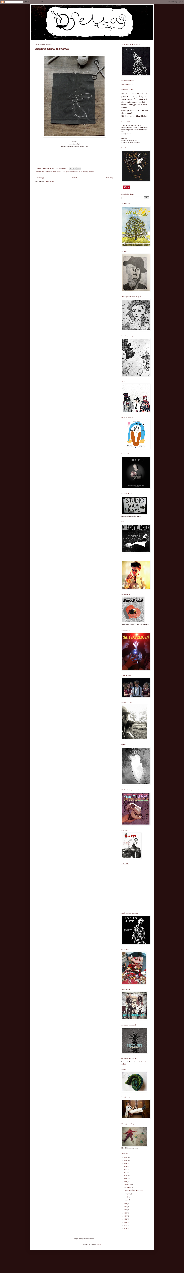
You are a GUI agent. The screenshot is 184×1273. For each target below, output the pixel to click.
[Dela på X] (75, 168)
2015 (125, 1210)
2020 (125, 1175)
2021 (125, 1172)
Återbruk (91, 171)
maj (126, 1197)
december (128, 1184)
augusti (127, 1194)
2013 (125, 1216)
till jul (80, 171)
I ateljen (49, 171)
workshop (85, 171)
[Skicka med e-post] (70, 168)
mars (127, 1200)
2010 (125, 1222)
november (128, 1187)
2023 (125, 1166)
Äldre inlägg (109, 178)
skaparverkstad (74, 171)
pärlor (67, 171)
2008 (125, 1228)
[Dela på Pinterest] (80, 168)
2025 (125, 1160)
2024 (125, 1163)
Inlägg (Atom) (49, 181)
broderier (44, 171)
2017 (125, 1204)
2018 (125, 1182)
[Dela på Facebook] (77, 168)
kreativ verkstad (57, 171)
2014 (125, 1213)
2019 (125, 1178)
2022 (125, 1169)
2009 (125, 1225)
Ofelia (63, 171)
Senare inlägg (40, 178)
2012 (125, 1219)
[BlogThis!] (73, 168)
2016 (125, 1207)
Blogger (99, 1244)
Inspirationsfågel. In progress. (52, 49)
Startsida (74, 178)
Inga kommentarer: (61, 168)
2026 (125, 1157)
